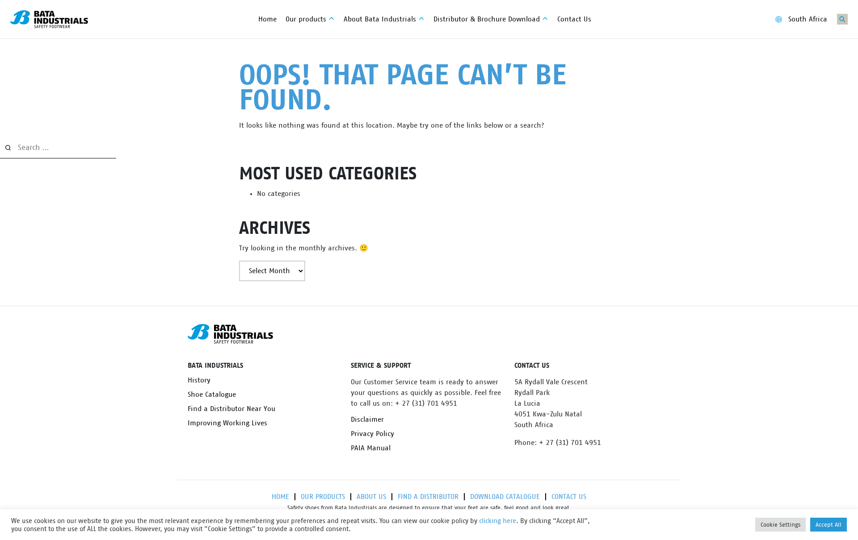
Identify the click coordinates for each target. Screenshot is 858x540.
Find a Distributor (428, 496)
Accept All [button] (828, 524)
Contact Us (568, 496)
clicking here (497, 520)
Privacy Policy (372, 433)
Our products (323, 496)
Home (280, 496)
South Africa (807, 19)
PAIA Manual (371, 448)
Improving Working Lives (227, 423)
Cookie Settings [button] (780, 524)
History (199, 380)
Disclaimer (367, 419)
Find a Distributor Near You (231, 408)
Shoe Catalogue (212, 394)
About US (371, 496)
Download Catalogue (505, 496)
